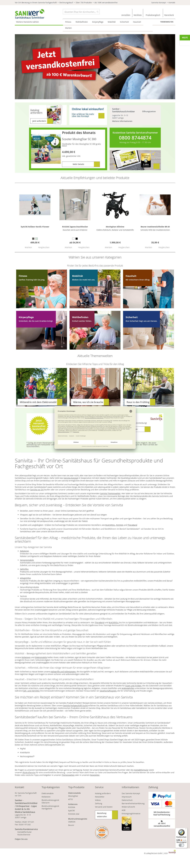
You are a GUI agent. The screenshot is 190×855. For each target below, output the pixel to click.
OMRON (71, 822)
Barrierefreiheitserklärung (133, 803)
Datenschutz (127, 800)
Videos (98, 800)
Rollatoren (24, 551)
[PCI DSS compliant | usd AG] (102, 832)
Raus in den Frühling (138, 402)
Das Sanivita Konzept (131, 793)
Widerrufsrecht (128, 807)
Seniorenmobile (27, 560)
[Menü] (185, 829)
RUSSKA (119, 525)
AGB (123, 810)
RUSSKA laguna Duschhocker (75, 226)
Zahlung (98, 803)
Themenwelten (166, 22)
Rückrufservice (29, 772)
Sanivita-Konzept (71, 478)
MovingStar (73, 796)
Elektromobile (41, 657)
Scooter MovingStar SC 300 (79, 139)
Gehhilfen (24, 569)
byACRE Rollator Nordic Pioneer (35, 226)
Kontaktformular (141, 770)
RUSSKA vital (73, 814)
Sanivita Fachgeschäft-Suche (75, 705)
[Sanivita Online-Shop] (39, 14)
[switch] (181, 845)
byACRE (71, 810)
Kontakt (172, 2)
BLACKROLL (110, 525)
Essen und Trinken (133, 685)
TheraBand (132, 525)
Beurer (71, 825)
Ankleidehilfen (128, 688)
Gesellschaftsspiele (108, 691)
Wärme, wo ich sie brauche (88, 402)
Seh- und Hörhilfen (31, 691)
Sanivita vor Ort (37, 489)
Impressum (127, 797)
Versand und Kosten (104, 807)
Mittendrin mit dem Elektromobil (38, 402)
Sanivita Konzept (158, 2)
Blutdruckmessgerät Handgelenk (50, 807)
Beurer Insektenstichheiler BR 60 (155, 226)
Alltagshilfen (25, 578)
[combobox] (81, 11)
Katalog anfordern (103, 793)
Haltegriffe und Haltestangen (63, 671)
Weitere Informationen (122, 121)
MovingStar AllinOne (115, 226)
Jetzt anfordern (39, 121)
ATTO (70, 799)
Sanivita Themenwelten (110, 493)
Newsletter (95, 775)
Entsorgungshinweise (131, 813)
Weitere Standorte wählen (27, 22)
